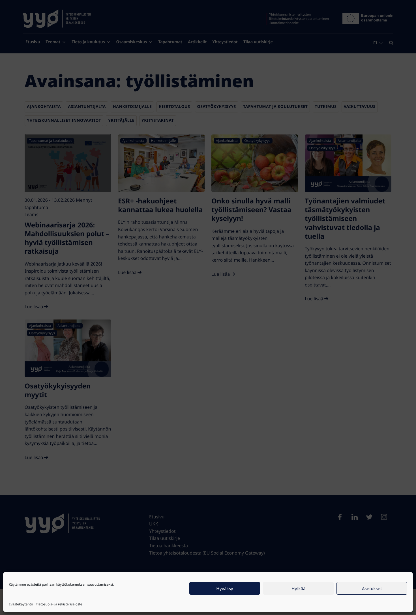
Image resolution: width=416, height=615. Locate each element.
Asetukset (372, 588)
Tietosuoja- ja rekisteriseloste (59, 604)
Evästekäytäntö (21, 604)
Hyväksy (224, 588)
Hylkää (298, 588)
